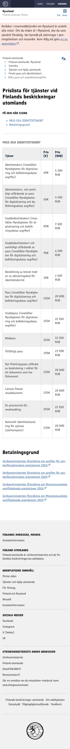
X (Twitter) (8, 632)
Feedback (56, 704)
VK (4, 638)
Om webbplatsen (55, 699)
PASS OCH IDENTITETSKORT (26, 120)
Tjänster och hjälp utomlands (24, 69)
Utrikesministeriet (13, 657)
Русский (50, 4)
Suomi (40, 4)
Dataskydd (14, 704)
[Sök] (58, 11)
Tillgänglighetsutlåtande (35, 704)
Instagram (8, 626)
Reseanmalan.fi (11, 674)
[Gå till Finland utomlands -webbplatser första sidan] (5, 4)
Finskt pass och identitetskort (25, 73)
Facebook (8, 620)
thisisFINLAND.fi (12, 669)
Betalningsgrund (19, 124)
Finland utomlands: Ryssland (24, 62)
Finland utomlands (13, 58)
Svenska (13, 65)
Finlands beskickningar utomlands (25, 699)
